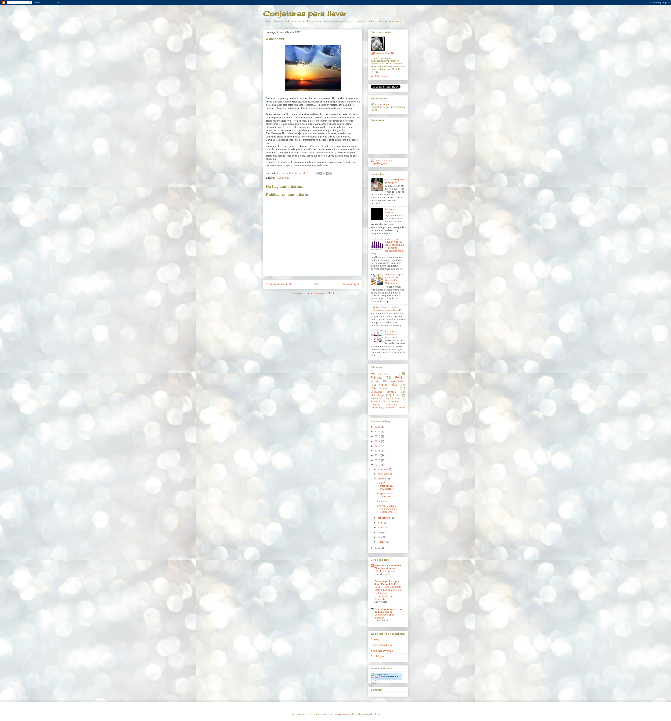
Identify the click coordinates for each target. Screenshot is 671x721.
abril (380, 537)
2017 (378, 441)
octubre (382, 478)
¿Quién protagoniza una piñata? (385, 485)
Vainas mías (283, 177)
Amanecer (382, 501)
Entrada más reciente (279, 284)
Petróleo (401, 408)
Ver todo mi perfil (380, 76)
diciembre (383, 469)
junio (381, 527)
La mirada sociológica (391, 332)
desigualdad (397, 381)
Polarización (379, 388)
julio (380, 522)
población (375, 408)
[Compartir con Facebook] (327, 173)
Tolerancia (396, 401)
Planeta (388, 676)
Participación (394, 398)
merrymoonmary (342, 714)
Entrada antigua (350, 284)
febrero (382, 541)
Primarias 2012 (378, 401)
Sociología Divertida (382, 650)
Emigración (389, 408)
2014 (378, 455)
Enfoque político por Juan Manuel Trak (386, 582)
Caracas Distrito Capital (388, 679)
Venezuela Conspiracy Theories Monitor (387, 567)
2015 (378, 450)
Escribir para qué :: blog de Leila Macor (388, 610)
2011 (378, 547)
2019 (378, 431)
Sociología (377, 395)
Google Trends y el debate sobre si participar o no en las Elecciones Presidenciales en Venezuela (387, 593)
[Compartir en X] (324, 173)
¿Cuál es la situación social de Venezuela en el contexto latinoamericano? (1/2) (387, 246)
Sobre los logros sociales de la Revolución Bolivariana (394, 279)
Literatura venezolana (384, 405)
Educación (376, 398)
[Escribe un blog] (320, 173)
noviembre (384, 473)
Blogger (377, 714)
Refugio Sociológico (382, 645)
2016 (378, 445)
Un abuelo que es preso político (395, 181)
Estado (397, 395)
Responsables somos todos (385, 495)
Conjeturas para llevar (305, 13)
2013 (378, 460)
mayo (381, 532)
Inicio (316, 284)
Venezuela (380, 373)
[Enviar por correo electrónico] (317, 173)
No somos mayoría (390, 211)
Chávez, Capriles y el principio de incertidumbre (387, 508)
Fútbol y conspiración (385, 571)
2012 (378, 465)
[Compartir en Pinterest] (330, 173)
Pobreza (376, 377)
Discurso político (383, 391)
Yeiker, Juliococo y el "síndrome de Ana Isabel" (387, 309)
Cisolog (375, 639)
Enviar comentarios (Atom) (320, 293)
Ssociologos (377, 656)
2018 (378, 436)
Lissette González (385, 53)
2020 (378, 426)
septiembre (384, 517)
